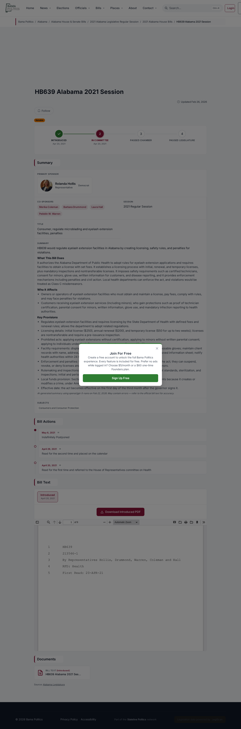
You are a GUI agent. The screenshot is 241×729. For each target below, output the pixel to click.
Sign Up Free (120, 378)
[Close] (157, 348)
